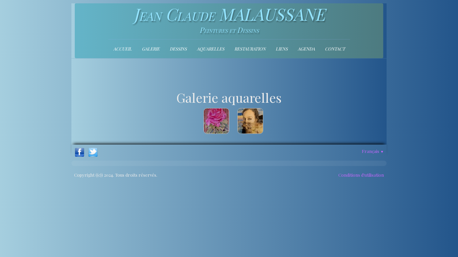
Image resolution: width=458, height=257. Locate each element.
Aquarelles (210, 49)
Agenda (306, 49)
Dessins (178, 49)
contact (335, 49)
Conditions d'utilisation (361, 175)
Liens (282, 49)
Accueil (122, 49)
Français (373, 151)
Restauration (250, 49)
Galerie (151, 49)
